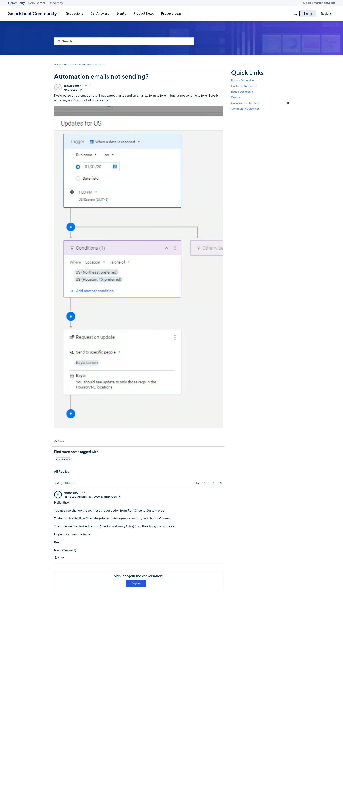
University (55, 3)
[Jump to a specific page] (220, 483)
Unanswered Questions (260, 103)
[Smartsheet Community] (32, 13)
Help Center (36, 3)
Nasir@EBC (71, 493)
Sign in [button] (136, 583)
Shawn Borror (72, 86)
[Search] (295, 13)
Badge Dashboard (242, 92)
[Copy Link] (80, 90)
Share (59, 441)
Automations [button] (63, 459)
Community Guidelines (245, 108)
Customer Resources (244, 86)
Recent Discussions (243, 80)
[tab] (61, 471)
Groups (235, 97)
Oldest (69, 483)
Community (16, 3)
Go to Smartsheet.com (319, 3)
